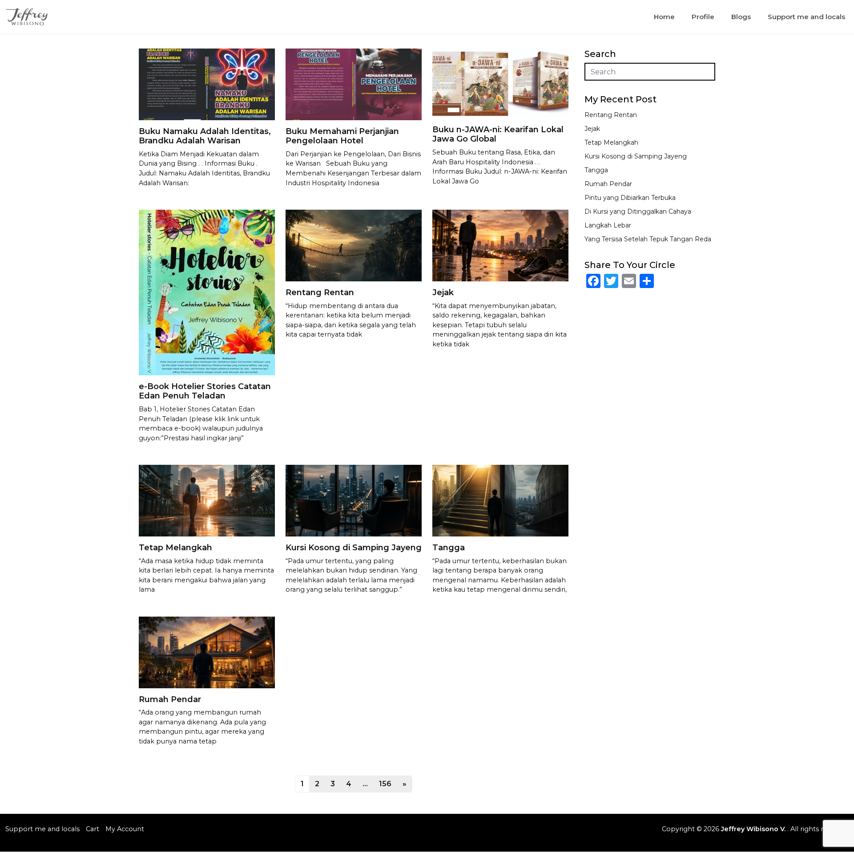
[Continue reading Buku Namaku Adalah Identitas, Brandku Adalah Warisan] (207, 84)
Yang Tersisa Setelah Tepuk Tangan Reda (647, 239)
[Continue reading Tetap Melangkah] (207, 500)
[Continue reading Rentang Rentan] (354, 245)
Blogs (741, 16)
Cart (92, 829)
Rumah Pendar (170, 699)
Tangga (448, 547)
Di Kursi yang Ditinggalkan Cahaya (637, 211)
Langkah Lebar (607, 225)
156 (385, 784)
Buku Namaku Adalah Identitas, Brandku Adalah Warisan (205, 136)
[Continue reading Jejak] (500, 245)
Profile (703, 16)
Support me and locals (806, 16)
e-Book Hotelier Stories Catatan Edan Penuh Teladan (205, 391)
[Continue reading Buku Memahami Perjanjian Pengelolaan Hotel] (354, 84)
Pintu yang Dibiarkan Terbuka (630, 198)
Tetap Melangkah (175, 547)
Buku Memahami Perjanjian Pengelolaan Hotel (342, 136)
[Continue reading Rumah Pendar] (207, 652)
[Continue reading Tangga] (500, 500)
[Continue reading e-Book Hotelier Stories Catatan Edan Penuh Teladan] (207, 292)
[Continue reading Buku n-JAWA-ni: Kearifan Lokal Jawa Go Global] (500, 83)
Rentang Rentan (320, 292)
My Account (124, 829)
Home (664, 16)
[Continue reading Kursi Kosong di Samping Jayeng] (354, 500)
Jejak (443, 292)
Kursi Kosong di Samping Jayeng (354, 547)
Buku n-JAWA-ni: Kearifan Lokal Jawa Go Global (498, 134)
